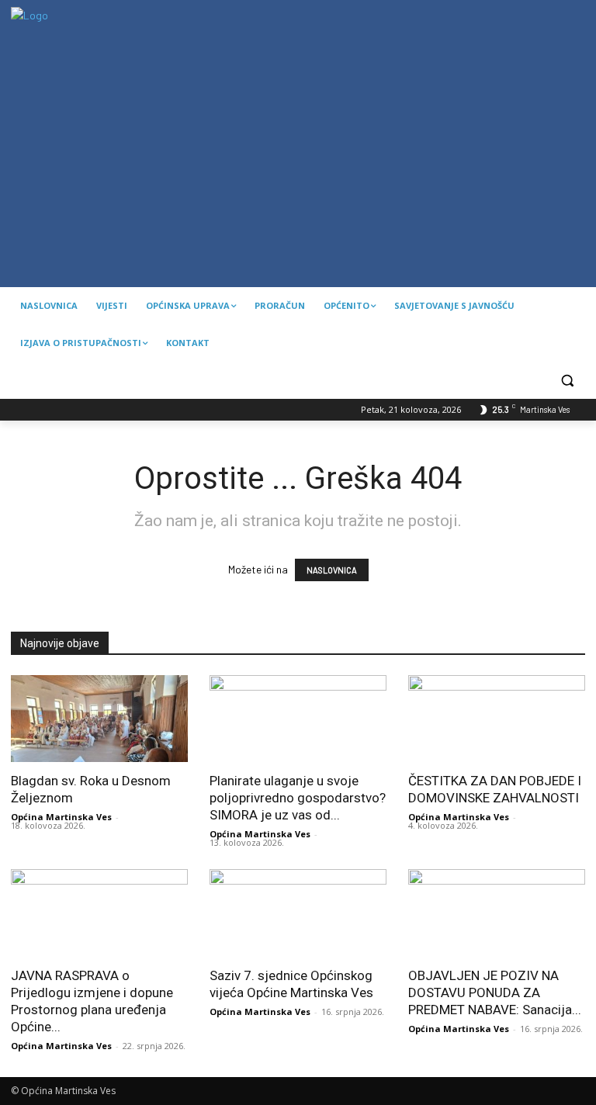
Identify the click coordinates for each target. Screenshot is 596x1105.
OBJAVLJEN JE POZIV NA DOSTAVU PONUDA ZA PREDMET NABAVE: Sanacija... (494, 992)
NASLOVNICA (332, 570)
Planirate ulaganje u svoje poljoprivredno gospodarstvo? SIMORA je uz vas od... (298, 798)
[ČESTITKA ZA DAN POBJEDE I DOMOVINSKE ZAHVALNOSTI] (496, 719)
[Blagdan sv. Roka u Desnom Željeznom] (99, 719)
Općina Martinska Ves (61, 817)
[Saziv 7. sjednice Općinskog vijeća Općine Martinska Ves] (298, 913)
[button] (567, 380)
